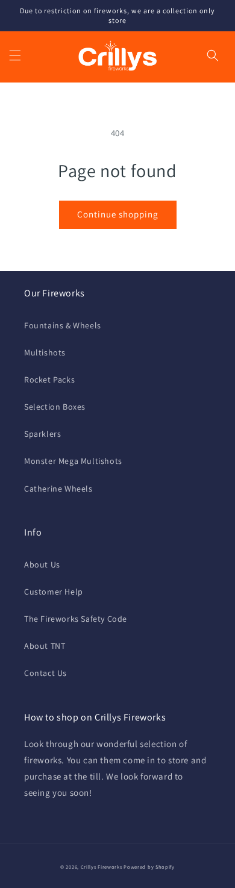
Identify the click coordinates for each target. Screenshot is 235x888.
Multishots (45, 352)
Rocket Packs (49, 379)
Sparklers (42, 433)
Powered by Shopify (149, 866)
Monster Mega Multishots (73, 460)
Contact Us (45, 673)
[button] (15, 55)
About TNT (44, 645)
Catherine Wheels (58, 488)
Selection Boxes (55, 406)
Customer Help (53, 591)
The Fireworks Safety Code (75, 618)
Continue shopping (117, 214)
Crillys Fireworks (101, 866)
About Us (42, 564)
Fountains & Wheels (62, 325)
